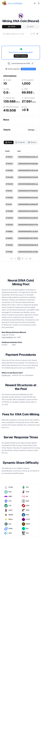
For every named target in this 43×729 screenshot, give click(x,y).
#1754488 (9, 177)
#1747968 (9, 252)
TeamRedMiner (7, 337)
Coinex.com (6, 375)
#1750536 (9, 218)
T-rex (4, 335)
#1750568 (9, 211)
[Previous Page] (15, 258)
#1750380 (9, 225)
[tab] (11, 26)
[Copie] (9, 63)
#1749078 (9, 238)
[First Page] (11, 258)
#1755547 (9, 164)
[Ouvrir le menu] (38, 3)
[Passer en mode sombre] (34, 3)
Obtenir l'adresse (21, 56)
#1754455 (9, 184)
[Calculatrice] (32, 63)
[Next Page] (26, 258)
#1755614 (9, 157)
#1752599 (9, 198)
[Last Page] (30, 258)
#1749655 (9, 231)
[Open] (37, 33)
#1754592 (9, 170)
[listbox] (21, 39)
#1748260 (9, 245)
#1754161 (9, 191)
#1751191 (9, 204)
